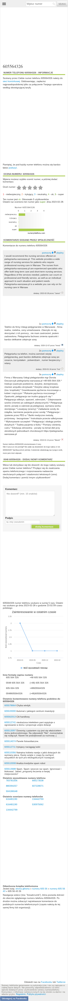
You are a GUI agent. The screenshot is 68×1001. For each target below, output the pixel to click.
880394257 (11, 786)
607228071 (37, 786)
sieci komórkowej (11, 81)
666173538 (37, 780)
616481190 (11, 799)
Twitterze (60, 982)
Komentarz (11, 489)
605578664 (10, 705)
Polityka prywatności (36, 994)
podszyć (13, 167)
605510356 (10, 752)
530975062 (37, 804)
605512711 (10, 747)
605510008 (10, 763)
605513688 (10, 769)
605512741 (10, 722)
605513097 (10, 730)
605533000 (10, 711)
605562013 (10, 716)
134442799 (11, 809)
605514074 (10, 741)
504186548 (11, 791)
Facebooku (46, 982)
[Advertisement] (34, 36)
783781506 (11, 780)
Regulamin (21, 994)
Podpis (9, 518)
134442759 (37, 799)
